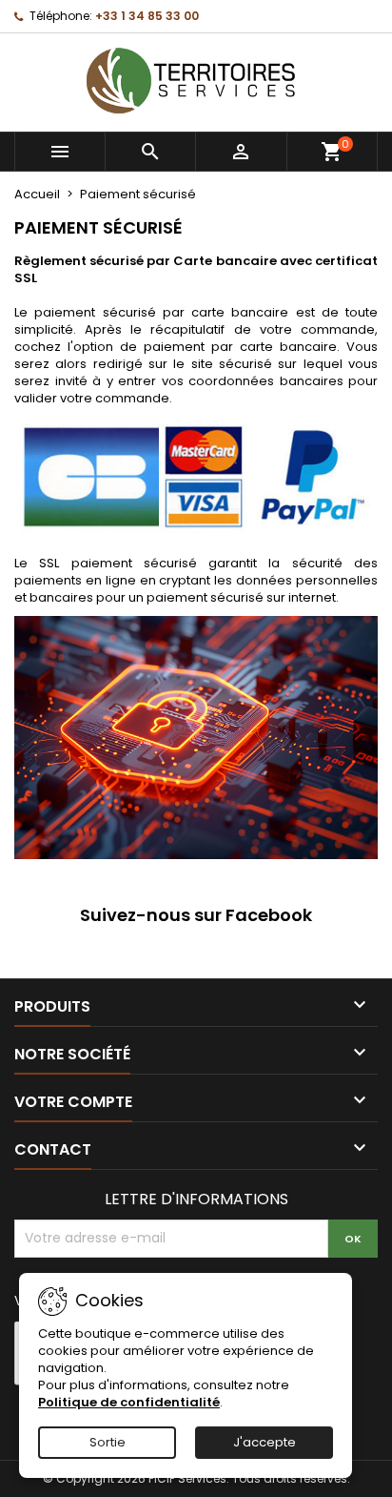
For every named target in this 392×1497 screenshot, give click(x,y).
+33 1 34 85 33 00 (147, 16)
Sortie (107, 1442)
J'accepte (264, 1442)
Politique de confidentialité (129, 1402)
